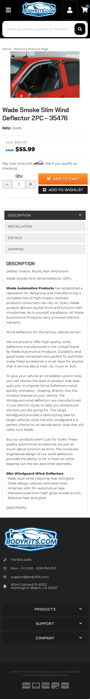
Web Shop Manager (53, 675)
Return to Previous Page (31, 49)
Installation (20, 226)
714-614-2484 (21, 560)
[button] (45, 29)
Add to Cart (66, 179)
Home (6, 49)
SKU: (6, 128)
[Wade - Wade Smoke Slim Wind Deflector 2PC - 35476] (45, 74)
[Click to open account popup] (70, 10)
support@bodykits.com (30, 576)
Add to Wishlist (65, 190)
